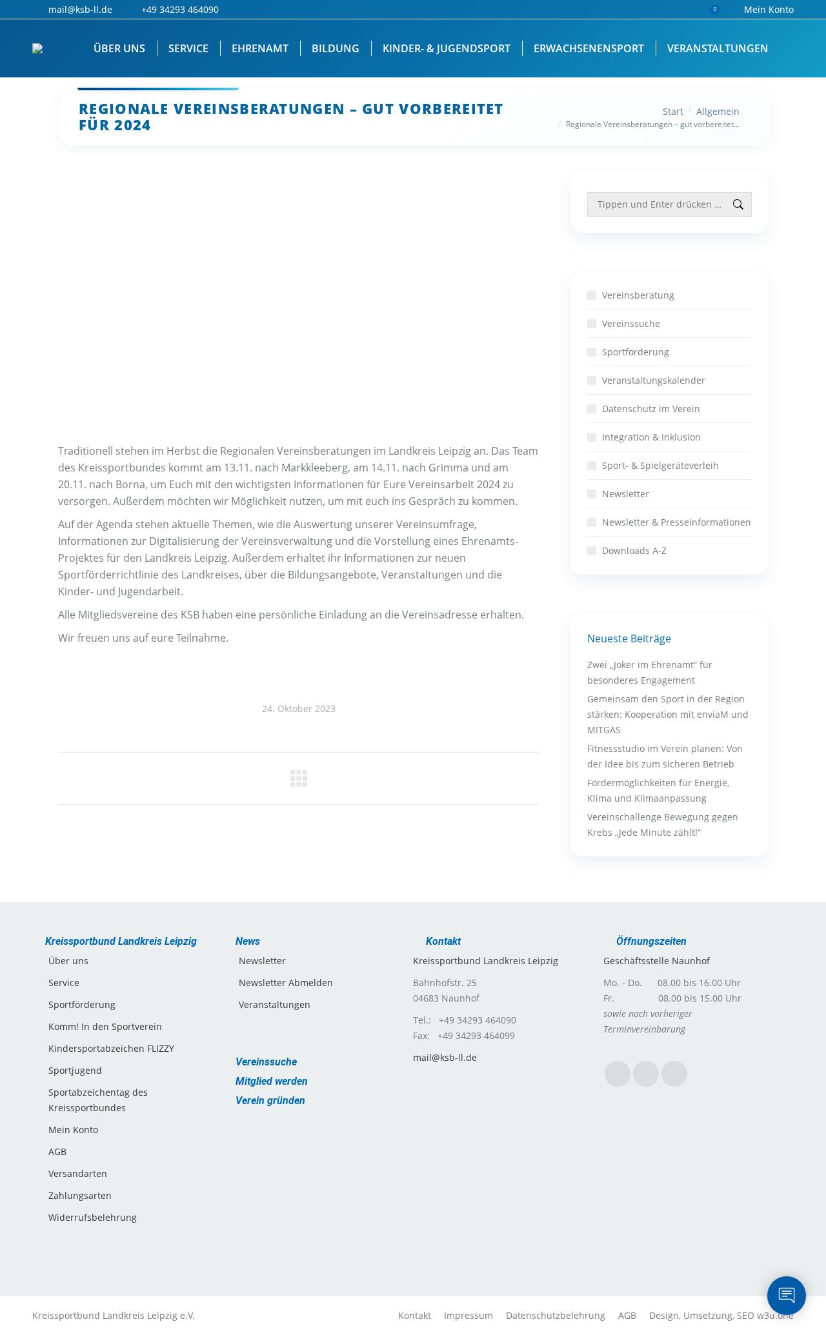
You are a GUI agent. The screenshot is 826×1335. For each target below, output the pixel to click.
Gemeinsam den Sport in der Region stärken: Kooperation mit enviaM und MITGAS (668, 714)
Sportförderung (635, 352)
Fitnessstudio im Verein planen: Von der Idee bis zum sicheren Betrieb (665, 756)
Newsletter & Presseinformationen (676, 522)
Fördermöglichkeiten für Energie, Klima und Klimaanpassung (658, 790)
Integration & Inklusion (651, 437)
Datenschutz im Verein (651, 408)
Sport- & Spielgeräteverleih (660, 465)
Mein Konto (769, 9)
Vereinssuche (631, 323)
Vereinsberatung (638, 295)
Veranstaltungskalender (653, 380)
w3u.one (775, 1315)
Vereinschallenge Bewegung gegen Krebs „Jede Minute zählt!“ (662, 824)
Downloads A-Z (634, 550)
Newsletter (625, 494)
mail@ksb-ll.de (445, 1057)
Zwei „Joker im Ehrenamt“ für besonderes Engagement (649, 672)
